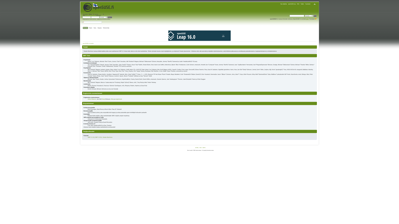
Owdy (103, 99)
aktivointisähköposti (90, 15)
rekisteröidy (107, 14)
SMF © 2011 (98, 137)
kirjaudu (100, 14)
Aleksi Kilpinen (92, 99)
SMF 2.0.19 (91, 137)
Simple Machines (107, 137)
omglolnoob (118, 99)
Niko (112, 99)
